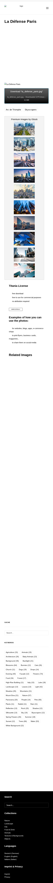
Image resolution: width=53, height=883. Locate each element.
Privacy (7, 877)
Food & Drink (9, 830)
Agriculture (12, 652)
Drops (34, 670)
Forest (21, 678)
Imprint (7, 874)
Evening (11, 674)
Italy (30, 682)
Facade (24, 674)
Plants (10, 704)
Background (12, 661)
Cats (38, 665)
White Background (15, 726)
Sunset (10, 721)
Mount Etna (12, 695)
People (26, 700)
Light (39, 687)
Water (35, 721)
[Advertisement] (26, 53)
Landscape (12, 687)
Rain (34, 704)
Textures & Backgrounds (13, 836)
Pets (38, 700)
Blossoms (11, 665)
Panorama (12, 700)
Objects (7, 839)
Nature (26, 695)
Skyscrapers (30, 110)
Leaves (26, 687)
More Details (15, 309)
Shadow (38, 708)
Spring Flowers (13, 717)
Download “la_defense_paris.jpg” (26, 95)
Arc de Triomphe (13, 110)
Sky (24, 713)
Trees (23, 721)
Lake (42, 682)
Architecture (12, 657)
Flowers (38, 674)
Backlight (28, 661)
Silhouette (11, 713)
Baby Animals (30, 657)
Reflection (11, 708)
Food (10, 678)
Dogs (23, 670)
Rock (25, 708)
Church (10, 670)
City (5, 827)
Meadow (11, 691)
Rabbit (22, 704)
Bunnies (26, 665)
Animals (27, 652)
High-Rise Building (15, 682)
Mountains (26, 691)
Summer (30, 717)
